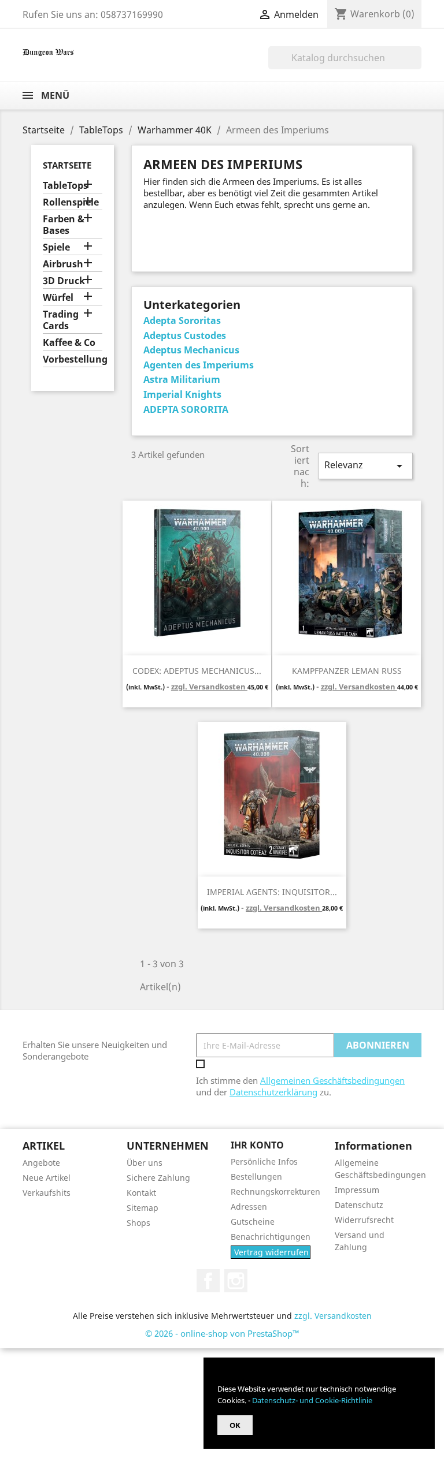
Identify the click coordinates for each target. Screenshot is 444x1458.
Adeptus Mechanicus (191, 350)
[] (416, 65)
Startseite (67, 165)
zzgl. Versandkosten (209, 686)
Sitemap (142, 1207)
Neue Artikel (47, 1177)
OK (235, 1425)
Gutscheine (253, 1221)
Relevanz (365, 465)
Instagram (235, 1280)
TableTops (65, 186)
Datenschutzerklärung (273, 1092)
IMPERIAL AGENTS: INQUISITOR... (272, 891)
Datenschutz (359, 1204)
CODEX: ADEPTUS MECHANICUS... (196, 670)
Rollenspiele (71, 202)
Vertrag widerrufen (271, 1252)
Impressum (357, 1189)
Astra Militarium (181, 379)
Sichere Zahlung (158, 1177)
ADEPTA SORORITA (185, 409)
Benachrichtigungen (270, 1236)
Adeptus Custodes (184, 335)
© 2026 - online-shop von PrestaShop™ (222, 1333)
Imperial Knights (182, 394)
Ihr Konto (257, 1145)
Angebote (41, 1162)
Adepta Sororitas (182, 320)
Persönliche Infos (264, 1161)
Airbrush (63, 264)
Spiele (56, 247)
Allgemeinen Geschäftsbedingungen (332, 1080)
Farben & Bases (63, 225)
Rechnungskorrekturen (275, 1191)
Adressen (249, 1206)
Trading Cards (61, 320)
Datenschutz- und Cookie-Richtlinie (312, 1400)
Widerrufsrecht (364, 1219)
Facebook (208, 1280)
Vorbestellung (72, 359)
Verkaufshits (47, 1192)
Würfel (58, 298)
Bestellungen (256, 1176)
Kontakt (141, 1192)
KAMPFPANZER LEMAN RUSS (347, 670)
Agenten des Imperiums (198, 365)
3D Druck (64, 281)
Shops (138, 1222)
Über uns (144, 1162)
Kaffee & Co (69, 343)
